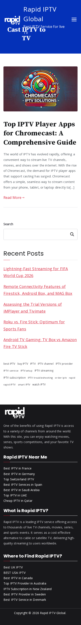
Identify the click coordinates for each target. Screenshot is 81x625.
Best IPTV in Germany (19, 474)
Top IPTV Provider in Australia (24, 583)
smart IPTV (24, 384)
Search (8, 224)
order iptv (61, 377)
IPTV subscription (14, 377)
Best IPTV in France (17, 468)
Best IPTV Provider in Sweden (24, 594)
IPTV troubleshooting (40, 377)
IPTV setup (26, 370)
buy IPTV (22, 363)
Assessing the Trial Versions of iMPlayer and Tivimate (32, 308)
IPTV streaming (44, 370)
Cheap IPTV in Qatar (17, 501)
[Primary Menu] (74, 20)
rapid (72, 377)
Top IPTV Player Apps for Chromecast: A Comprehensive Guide (39, 133)
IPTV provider (64, 363)
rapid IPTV (9, 384)
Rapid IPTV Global (52, 613)
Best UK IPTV (13, 567)
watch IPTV (39, 384)
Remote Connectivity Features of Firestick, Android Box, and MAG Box (37, 290)
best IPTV (9, 363)
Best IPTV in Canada (18, 578)
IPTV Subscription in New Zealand (27, 589)
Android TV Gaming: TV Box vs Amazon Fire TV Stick (40, 343)
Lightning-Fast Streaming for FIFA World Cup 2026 (35, 272)
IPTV (33, 364)
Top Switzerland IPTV (18, 479)
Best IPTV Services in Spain (22, 485)
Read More (12, 197)
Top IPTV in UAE (15, 495)
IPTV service (10, 370)
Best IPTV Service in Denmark (24, 600)
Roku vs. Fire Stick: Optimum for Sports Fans (34, 325)
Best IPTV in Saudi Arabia (21, 490)
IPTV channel (46, 363)
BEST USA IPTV (14, 573)
